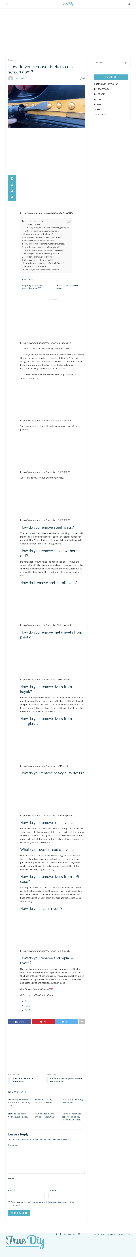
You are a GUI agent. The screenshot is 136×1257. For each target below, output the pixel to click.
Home (10, 60)
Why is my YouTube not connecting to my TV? (50, 227)
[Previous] (50, 298)
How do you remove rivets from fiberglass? (43, 250)
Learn (17, 60)
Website (52, 1190)
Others (98, 109)
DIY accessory (101, 89)
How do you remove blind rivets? (38, 257)
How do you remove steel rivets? (38, 234)
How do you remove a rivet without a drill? (42, 237)
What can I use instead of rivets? (38, 260)
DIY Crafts (99, 94)
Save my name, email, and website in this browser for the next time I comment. (43, 1203)
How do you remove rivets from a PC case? (44, 263)
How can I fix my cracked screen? (44, 231)
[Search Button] (125, 62)
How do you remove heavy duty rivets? (41, 253)
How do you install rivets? (35, 266)
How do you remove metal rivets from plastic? (44, 244)
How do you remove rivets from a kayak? (42, 247)
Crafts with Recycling (106, 84)
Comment (13, 1145)
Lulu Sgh (20, 78)
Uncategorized (102, 114)
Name (12, 1178)
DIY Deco (98, 99)
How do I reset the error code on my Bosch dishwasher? (71, 1116)
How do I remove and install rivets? (39, 240)
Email (11, 1190)
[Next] (55, 298)
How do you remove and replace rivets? (42, 269)
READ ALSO (34, 224)
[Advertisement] (68, 34)
